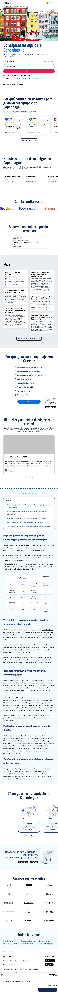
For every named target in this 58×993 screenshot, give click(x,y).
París (11, 961)
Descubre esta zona (9, 181)
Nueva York (26, 961)
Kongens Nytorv (44, 941)
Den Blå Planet (26, 78)
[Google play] (23, 862)
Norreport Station (15, 632)
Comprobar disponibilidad (19, 560)
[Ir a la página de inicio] (7, 3)
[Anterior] (26, 476)
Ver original (13, 132)
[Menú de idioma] (47, 2)
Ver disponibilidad (29, 71)
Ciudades (8, 951)
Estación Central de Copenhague (12, 78)
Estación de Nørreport (38, 78)
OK (47, 989)
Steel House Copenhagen (47, 943)
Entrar (50, 2)
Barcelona (18, 961)
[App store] (34, 862)
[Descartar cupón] (56, 399)
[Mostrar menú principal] (54, 2)
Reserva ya (29, 401)
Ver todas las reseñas (28, 140)
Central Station (47, 630)
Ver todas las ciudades (9, 965)
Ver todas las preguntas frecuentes (27, 338)
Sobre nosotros (7, 969)
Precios (16, 969)
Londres (5, 961)
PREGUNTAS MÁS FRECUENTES (29, 969)
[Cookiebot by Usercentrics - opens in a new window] (50, 975)
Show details (51, 985)
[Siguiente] (31, 476)
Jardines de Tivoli (27, 943)
